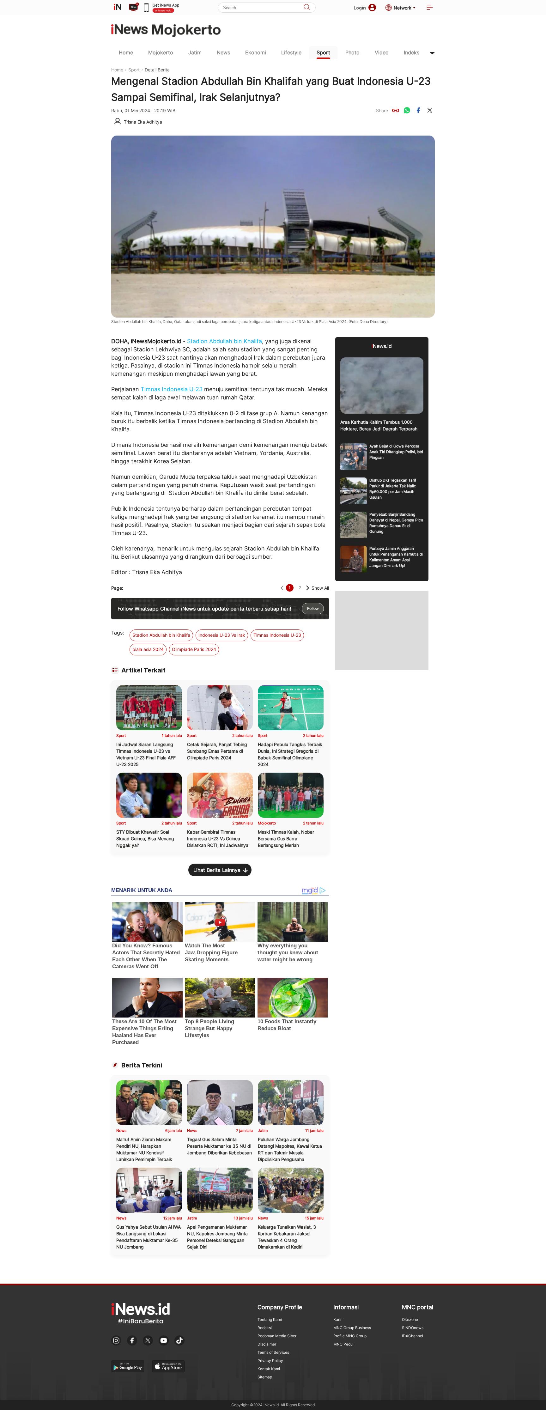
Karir (337, 1319)
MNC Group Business (352, 1327)
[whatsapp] (407, 110)
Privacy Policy (270, 1360)
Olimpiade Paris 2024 (194, 649)
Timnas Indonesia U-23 (172, 389)
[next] (307, 588)
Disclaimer (267, 1344)
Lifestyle (291, 52)
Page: (117, 588)
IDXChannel (412, 1336)
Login (360, 7)
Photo (352, 52)
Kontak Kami (269, 1368)
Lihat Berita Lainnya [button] (216, 870)
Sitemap (265, 1377)
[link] (396, 110)
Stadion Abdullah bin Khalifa (224, 341)
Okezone (410, 1319)
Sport (323, 52)
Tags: (117, 632)
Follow (312, 608)
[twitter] (430, 110)
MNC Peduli (344, 1344)
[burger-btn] (430, 7)
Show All (320, 588)
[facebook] (418, 110)
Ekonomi (255, 52)
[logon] (117, 8)
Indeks (411, 52)
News (223, 52)
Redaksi (265, 1327)
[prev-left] (282, 588)
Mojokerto (160, 52)
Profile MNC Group (350, 1336)
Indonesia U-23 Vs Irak (221, 635)
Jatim (195, 52)
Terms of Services (273, 1352)
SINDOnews (412, 1327)
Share (382, 110)
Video (382, 52)
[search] (307, 7)
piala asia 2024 (148, 649)
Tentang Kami (270, 1319)
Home (126, 52)
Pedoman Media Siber (277, 1336)
